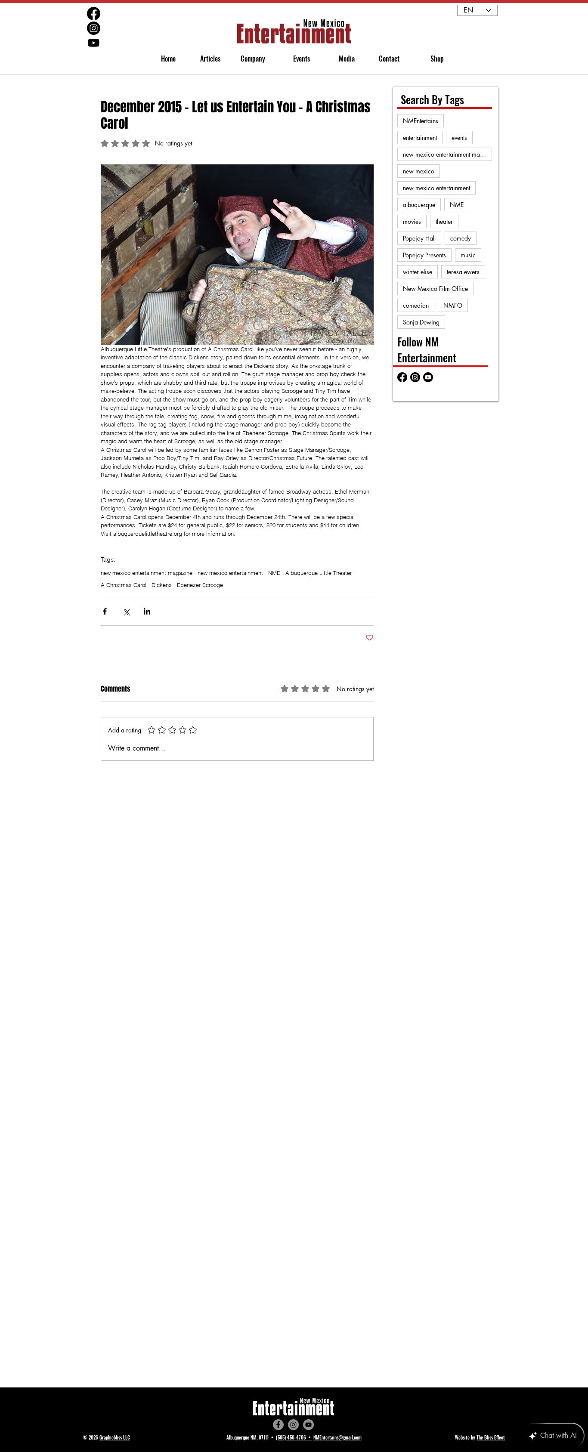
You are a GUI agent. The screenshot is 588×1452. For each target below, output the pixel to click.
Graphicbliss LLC (114, 1437)
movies (412, 221)
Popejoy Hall (419, 238)
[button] (249, 58)
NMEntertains (420, 121)
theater (444, 221)
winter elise (417, 272)
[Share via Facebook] (105, 611)
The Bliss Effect (491, 1437)
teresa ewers (463, 272)
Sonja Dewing (421, 322)
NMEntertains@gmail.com (337, 1437)
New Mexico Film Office (435, 288)
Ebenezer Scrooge (200, 584)
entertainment (420, 137)
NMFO (452, 305)
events (459, 137)
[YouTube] (308, 1424)
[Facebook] (278, 1424)
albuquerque (419, 205)
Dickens (162, 584)
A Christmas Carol (123, 584)
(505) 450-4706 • (294, 1437)
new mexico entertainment (230, 572)
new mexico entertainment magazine (146, 572)
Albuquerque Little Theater (318, 572)
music (468, 255)
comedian (416, 305)
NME (274, 572)
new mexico (418, 171)
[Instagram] (293, 1424)
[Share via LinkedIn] (147, 611)
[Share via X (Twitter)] (126, 611)
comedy (460, 238)
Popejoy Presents (424, 255)
